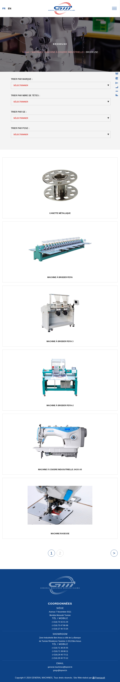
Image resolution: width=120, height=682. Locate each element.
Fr (3, 8)
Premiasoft (100, 678)
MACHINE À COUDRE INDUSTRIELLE (64, 52)
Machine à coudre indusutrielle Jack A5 (60, 469)
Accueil (25, 52)
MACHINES (37, 52)
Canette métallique (60, 213)
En (9, 8)
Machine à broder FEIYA (60, 277)
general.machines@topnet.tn (60, 667)
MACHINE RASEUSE (60, 534)
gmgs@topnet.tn (60, 670)
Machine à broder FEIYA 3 (60, 341)
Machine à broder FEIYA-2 (60, 405)
